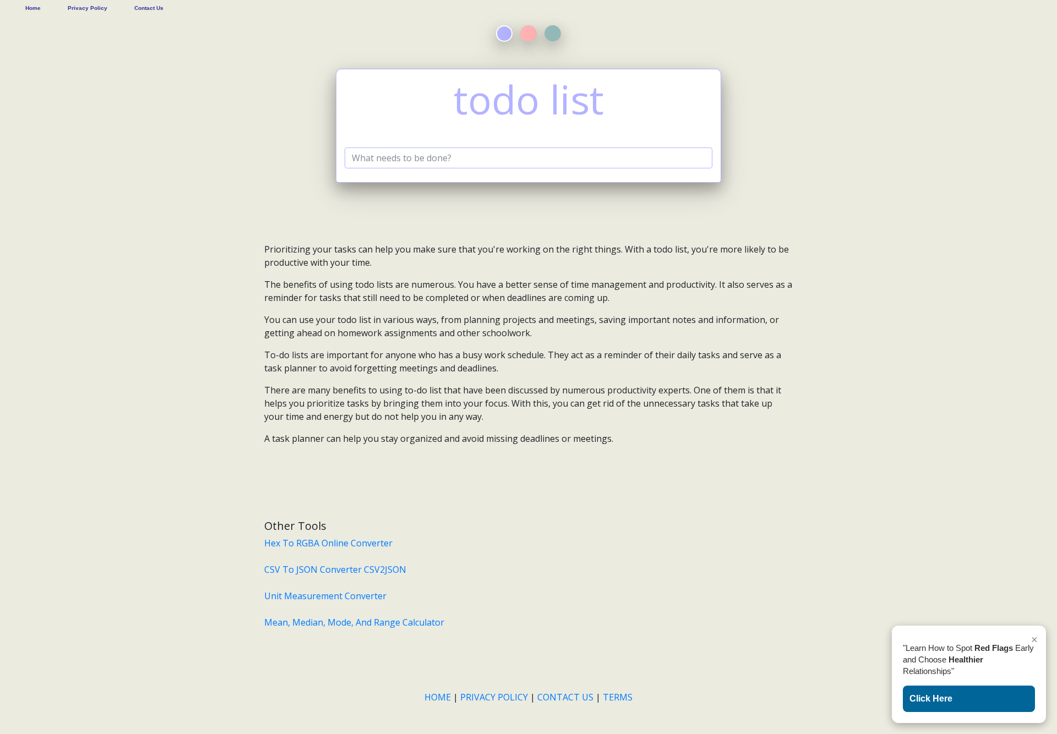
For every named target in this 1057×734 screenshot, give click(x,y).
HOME (438, 697)
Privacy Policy (87, 8)
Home (33, 8)
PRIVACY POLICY (494, 697)
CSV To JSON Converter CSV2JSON (335, 569)
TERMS (618, 697)
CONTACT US (565, 697)
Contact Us (149, 8)
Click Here (930, 698)
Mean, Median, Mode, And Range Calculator (354, 622)
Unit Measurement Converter (325, 596)
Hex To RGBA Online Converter (328, 543)
